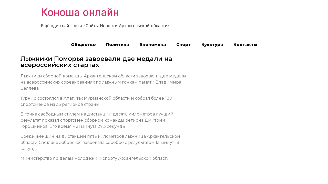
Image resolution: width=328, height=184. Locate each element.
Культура (212, 44)
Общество (83, 44)
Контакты (245, 44)
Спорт (183, 44)
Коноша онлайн (80, 12)
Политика (117, 44)
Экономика (152, 44)
